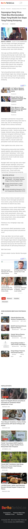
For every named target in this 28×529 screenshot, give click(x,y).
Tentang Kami (7, 512)
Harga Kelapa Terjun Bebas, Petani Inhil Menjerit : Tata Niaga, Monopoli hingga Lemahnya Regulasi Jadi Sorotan (15, 179)
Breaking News (15, 321)
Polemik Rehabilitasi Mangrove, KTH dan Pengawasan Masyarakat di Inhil (15, 190)
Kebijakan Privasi (9, 514)
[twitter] (5, 306)
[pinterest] (11, 306)
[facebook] (2, 306)
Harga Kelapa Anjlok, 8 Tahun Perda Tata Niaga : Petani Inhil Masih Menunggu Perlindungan (18, 343)
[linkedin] (14, 306)
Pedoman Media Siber (19, 512)
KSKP (4, 460)
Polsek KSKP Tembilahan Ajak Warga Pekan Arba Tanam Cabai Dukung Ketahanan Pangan (12, 466)
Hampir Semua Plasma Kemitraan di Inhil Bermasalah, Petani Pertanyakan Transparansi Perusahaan (19, 335)
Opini (4, 481)
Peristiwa (5, 396)
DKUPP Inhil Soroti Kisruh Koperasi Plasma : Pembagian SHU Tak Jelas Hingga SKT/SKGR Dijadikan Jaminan (19, 326)
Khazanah (8, 8)
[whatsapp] (8, 306)
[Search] (23, 3)
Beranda (3, 8)
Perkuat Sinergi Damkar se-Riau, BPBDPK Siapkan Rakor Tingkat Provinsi (14, 185)
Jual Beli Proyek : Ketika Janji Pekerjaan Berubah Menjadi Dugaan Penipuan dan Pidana (13, 487)
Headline (16, 298)
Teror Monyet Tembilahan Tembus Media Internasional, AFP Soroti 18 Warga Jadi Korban (13, 423)
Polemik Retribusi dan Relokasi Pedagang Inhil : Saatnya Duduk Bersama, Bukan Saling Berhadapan (18, 318)
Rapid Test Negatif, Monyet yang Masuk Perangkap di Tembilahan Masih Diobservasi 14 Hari (13, 402)
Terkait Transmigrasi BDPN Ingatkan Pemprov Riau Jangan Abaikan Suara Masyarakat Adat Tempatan (12, 444)
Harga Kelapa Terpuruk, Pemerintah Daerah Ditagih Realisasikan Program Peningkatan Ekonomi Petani (18, 351)
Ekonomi (9, 298)
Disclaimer (20, 514)
